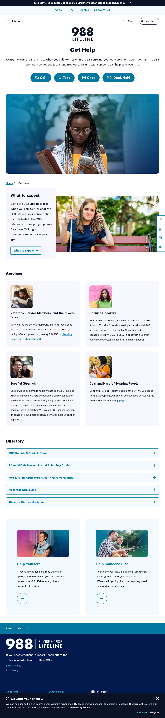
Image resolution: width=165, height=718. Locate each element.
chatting (67, 334)
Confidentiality (56, 691)
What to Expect (24, 250)
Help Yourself (28, 564)
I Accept (142, 712)
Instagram (99, 692)
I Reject (154, 712)
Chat (86, 10)
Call (60, 10)
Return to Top (14, 628)
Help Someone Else (112, 564)
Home (9, 183)
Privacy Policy (81, 707)
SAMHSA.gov (13, 665)
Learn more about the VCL (26, 339)
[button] (13, 21)
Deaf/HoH (104, 10)
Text (73, 10)
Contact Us (12, 691)
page (122, 400)
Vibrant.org (12, 670)
